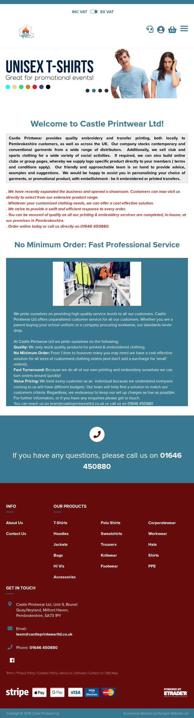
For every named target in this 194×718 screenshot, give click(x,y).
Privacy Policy (25, 673)
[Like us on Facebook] (12, 660)
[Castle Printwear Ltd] (51, 30)
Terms (10, 673)
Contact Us (16, 533)
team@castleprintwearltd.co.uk (44, 634)
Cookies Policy (47, 673)
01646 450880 (44, 647)
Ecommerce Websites (138, 713)
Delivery (80, 673)
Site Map (112, 673)
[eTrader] (176, 692)
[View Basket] (172, 31)
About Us (14, 523)
